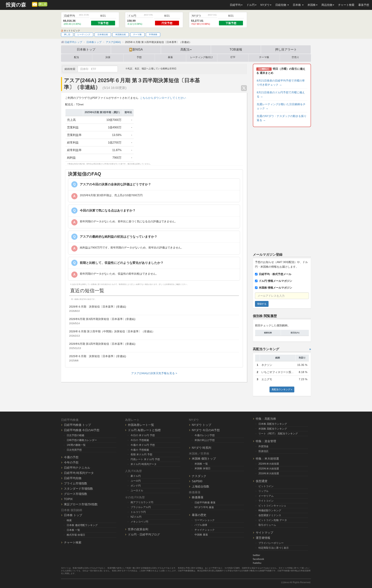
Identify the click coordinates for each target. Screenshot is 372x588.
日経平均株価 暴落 (205, 502)
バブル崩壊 (201, 525)
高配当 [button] (185, 49)
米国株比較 (120, 34)
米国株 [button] (311, 4)
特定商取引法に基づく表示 (273, 547)
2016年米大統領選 (268, 473)
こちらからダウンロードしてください (163, 97)
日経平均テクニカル (77, 467)
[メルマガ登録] (34, 4)
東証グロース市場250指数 (81, 504)
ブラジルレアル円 (141, 507)
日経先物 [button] (281, 4)
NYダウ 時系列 (201, 447)
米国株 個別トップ (204, 458)
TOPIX (68, 499)
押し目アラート (286, 49)
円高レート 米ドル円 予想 (145, 459)
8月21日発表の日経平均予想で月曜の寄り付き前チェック (281, 82)
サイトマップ (264, 532)
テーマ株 (137, 34)
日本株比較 (102, 34)
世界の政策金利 (138, 529)
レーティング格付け (201, 57)
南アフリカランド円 (142, 502)
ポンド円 (136, 485)
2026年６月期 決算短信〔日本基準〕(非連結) (97, 306)
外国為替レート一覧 (141, 424)
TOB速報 (236, 49)
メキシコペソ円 (139, 521)
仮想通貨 (261, 481)
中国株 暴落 (201, 534)
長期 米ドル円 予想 (141, 454)
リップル (263, 491)
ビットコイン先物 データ (272, 520)
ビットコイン (266, 486)
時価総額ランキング (269, 510)
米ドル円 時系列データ (144, 464)
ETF (233, 57)
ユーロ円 (136, 480)
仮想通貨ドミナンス (269, 515)
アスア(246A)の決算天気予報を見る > (154, 373)
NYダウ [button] (265, 4)
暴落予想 (363, 4)
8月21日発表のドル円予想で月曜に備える (281, 94)
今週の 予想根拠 (140, 449)
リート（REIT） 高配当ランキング (278, 433)
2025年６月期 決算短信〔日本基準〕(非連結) (97, 356)
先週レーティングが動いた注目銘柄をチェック (281, 106)
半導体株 (153, 34)
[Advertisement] (282, 189)
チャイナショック (205, 529)
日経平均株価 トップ (77, 424)
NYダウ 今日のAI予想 (206, 430)
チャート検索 (346, 4)
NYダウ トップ (201, 424)
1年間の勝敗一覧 (76, 445)
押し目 (42, 4)
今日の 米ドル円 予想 (143, 435)
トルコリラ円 (138, 512)
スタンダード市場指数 (78, 488)
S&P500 (197, 481)
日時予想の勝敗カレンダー (82, 440)
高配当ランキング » (282, 389)
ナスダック (199, 476)
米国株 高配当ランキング (272, 428)
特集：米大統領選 (267, 458)
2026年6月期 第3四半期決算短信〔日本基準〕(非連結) (102, 319)
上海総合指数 (200, 486)
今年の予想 (71, 462)
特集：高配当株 (266, 418)
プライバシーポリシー (271, 543)
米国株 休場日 (202, 468)
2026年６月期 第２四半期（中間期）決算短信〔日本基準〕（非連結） (112, 331)
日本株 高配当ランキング (272, 423)
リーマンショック (205, 520)
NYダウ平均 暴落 (204, 507)
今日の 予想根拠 (140, 440)
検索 (69, 520)
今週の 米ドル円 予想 (143, 445)
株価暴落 (197, 497)
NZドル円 (136, 516)
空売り (295, 57)
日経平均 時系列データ (79, 473)
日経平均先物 (72, 478)
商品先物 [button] (326, 4)
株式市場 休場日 (76, 534)
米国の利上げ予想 (205, 440)
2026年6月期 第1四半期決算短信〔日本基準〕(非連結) (102, 343)
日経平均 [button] (235, 4)
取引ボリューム (267, 525)
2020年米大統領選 (268, 468)
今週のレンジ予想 (205, 435)
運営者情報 (263, 537)
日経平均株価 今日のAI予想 (81, 430)
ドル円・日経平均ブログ (144, 534)
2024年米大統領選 (268, 463)
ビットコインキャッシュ (272, 505)
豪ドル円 (136, 476)
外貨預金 (263, 446)
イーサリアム (266, 495)
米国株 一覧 (201, 463)
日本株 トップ (73, 515)
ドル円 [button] (250, 4)
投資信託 (263, 451)
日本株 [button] (297, 4)
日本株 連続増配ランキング (82, 525)
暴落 (170, 57)
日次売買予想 (74, 449)
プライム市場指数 (75, 483)
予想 (139, 57)
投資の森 (16, 5)
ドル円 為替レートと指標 (144, 430)
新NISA (136, 49)
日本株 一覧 (73, 530)
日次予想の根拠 (75, 435)
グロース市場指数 (75, 493)
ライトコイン (266, 500)
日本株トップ (86, 49)
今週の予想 (71, 457)
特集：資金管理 (266, 441)
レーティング (84, 34)
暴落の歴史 (199, 515)
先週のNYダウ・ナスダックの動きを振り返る (282, 118)
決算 (107, 57)
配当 (76, 57)
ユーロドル (137, 490)
